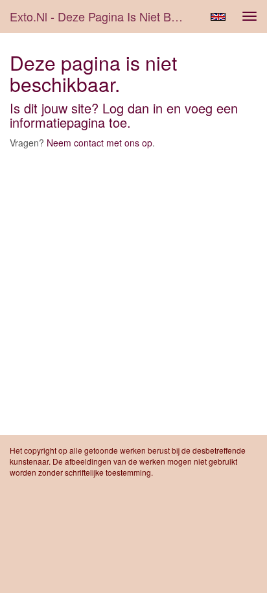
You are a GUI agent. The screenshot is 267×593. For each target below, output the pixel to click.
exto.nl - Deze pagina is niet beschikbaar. (102, 16)
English (218, 17)
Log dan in (132, 108)
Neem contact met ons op (99, 142)
